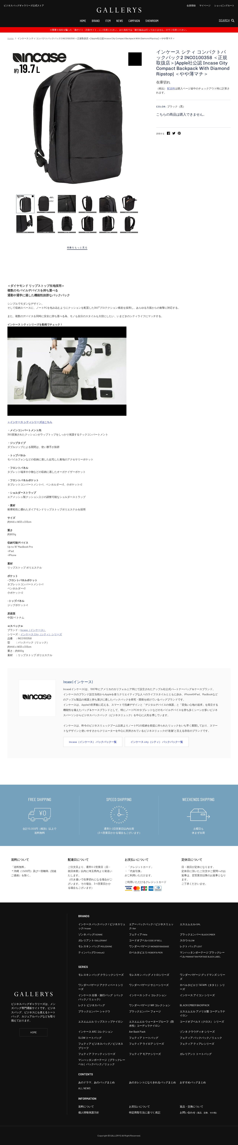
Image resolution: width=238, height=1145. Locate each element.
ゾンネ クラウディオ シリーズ (197, 1031)
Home (10, 38)
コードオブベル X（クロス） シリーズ (202, 1021)
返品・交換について (191, 1106)
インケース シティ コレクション (148, 995)
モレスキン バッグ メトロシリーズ (149, 974)
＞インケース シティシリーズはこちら (29, 422)
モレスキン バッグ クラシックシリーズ (101, 974)
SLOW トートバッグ (90, 1037)
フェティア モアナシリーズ (145, 1053)
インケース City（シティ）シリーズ (41, 634)
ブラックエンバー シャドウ (94, 1011)
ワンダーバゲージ (149, 946)
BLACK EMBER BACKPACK (194, 1005)
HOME (33, 1032)
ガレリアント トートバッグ (196, 1053)
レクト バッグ (191, 946)
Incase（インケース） (33, 630)
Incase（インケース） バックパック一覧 (93, 741)
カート (224, 5)
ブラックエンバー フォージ (145, 1011)
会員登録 (191, 5)
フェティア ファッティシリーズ (96, 1053)
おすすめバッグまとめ (193, 1082)
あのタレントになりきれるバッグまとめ (152, 1082)
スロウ (187, 940)
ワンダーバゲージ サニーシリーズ (149, 984)
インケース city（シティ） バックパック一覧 (157, 741)
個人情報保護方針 (88, 1112)
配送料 (171, 88)
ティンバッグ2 (91, 952)
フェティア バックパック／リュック (201, 1037)
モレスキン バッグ (95, 946)
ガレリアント (92, 940)
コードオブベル (145, 940)
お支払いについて (139, 1106)
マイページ (204, 5)
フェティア (138, 934)
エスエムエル (190, 924)
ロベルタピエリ (146, 952)
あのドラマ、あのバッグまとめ (96, 1082)
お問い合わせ (199, 1112)
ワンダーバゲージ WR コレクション (149, 1005)
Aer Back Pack (137, 1031)
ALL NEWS (84, 1088)
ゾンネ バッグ (90, 934)
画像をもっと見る (77, 247)
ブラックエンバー (197, 934)
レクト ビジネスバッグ (91, 1005)
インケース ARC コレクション (95, 1031)
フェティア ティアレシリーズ (197, 1043)
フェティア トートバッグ (143, 1037)
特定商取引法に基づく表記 (144, 1112)
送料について (86, 1106)
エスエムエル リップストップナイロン (100, 1021)
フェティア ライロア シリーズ (146, 1043)
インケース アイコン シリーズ (197, 995)
